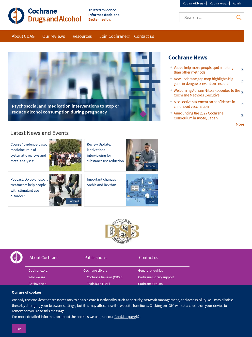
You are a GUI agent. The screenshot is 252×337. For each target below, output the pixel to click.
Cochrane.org (218, 3)
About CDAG (23, 36)
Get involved (37, 283)
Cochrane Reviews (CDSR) (104, 277)
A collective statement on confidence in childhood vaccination (204, 104)
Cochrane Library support (156, 277)
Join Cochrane (112, 36)
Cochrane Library (193, 3)
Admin (237, 3)
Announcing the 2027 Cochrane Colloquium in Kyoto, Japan (198, 115)
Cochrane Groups (150, 283)
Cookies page (125, 316)
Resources (82, 36)
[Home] (16, 16)
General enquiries (150, 270)
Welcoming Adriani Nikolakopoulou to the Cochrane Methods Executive (207, 92)
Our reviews (53, 36)
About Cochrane (44, 257)
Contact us (144, 36)
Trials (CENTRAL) (98, 283)
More (240, 124)
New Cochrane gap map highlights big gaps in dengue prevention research (203, 81)
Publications (95, 257)
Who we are (37, 277)
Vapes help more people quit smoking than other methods (204, 70)
